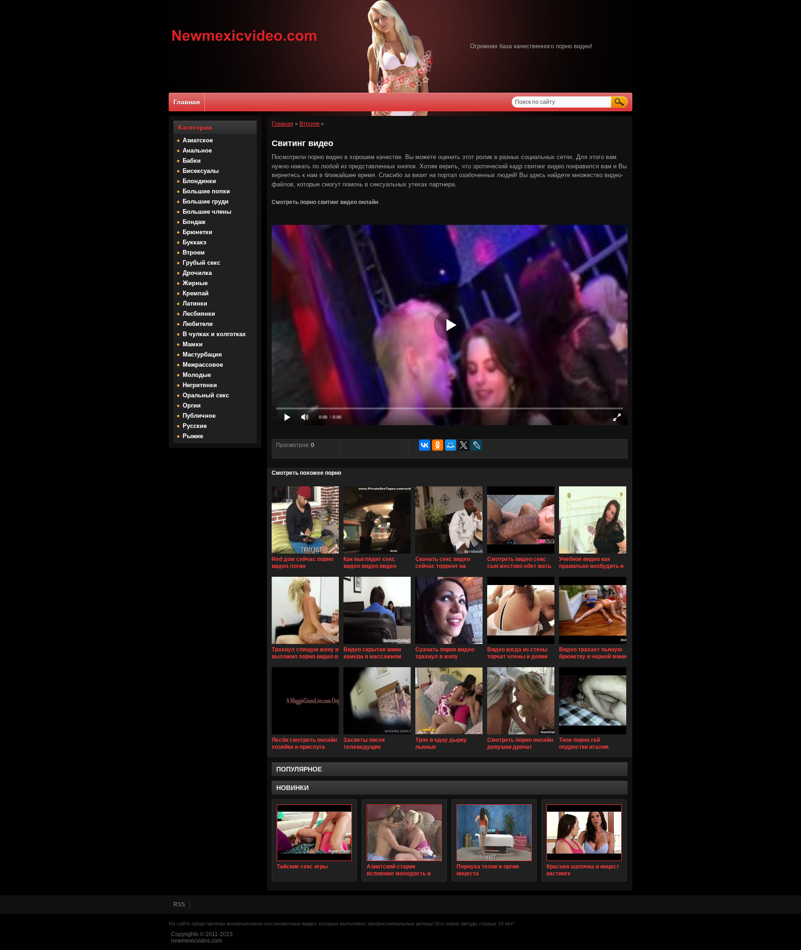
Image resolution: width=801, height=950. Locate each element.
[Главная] (244, 42)
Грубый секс (201, 262)
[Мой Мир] (450, 445)
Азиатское (198, 140)
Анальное (197, 150)
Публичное (199, 415)
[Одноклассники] (437, 445)
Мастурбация (202, 354)
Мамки (193, 344)
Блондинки (199, 181)
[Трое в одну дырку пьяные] (449, 735)
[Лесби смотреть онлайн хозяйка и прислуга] (305, 735)
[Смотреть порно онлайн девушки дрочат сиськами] (520, 735)
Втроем (194, 252)
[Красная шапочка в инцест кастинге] (584, 832)
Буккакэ (194, 242)
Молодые (197, 374)
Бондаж (194, 221)
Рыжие (193, 436)
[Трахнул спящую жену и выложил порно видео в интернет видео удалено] (305, 644)
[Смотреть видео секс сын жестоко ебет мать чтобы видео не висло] (520, 554)
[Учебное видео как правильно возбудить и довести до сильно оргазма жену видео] (592, 554)
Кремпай (196, 293)
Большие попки (206, 191)
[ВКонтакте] (424, 445)
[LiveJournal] (476, 445)
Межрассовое (203, 364)
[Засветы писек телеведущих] (377, 735)
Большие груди (206, 201)
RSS (179, 904)
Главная (186, 102)
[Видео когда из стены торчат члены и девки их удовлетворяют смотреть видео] (520, 644)
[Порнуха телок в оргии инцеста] (494, 832)
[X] (463, 445)
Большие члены (207, 211)
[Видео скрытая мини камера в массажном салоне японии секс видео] (377, 644)
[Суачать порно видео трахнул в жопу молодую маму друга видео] (449, 644)
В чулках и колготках (214, 334)
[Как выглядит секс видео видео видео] (377, 554)
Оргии (192, 405)
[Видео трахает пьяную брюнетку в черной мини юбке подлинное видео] (592, 644)
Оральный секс (206, 395)
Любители (198, 323)
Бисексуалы (201, 170)
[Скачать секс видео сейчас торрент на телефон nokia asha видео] (449, 554)
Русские (195, 425)
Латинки (195, 303)
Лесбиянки (199, 313)
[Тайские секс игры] (314, 832)
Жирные (195, 283)
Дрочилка (197, 272)
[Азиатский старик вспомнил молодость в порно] (404, 832)
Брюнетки (197, 232)
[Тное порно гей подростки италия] (592, 735)
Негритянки (200, 385)
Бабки (192, 160)
